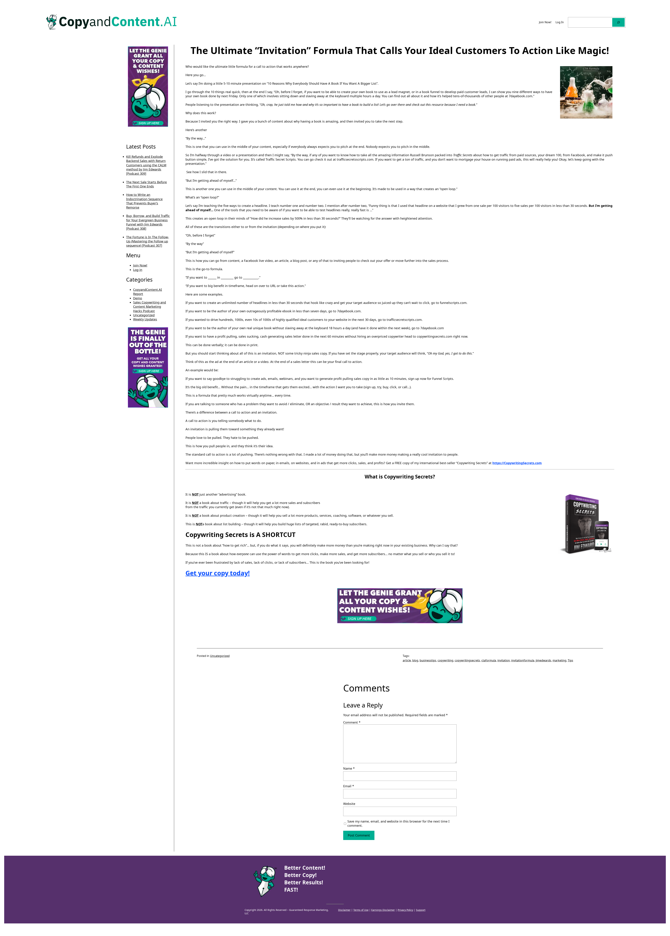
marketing (559, 660)
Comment (351, 722)
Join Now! (140, 265)
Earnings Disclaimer (383, 910)
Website (349, 804)
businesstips (428, 660)
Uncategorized (144, 315)
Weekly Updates (145, 319)
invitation (503, 660)
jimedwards (543, 660)
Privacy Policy (405, 910)
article (407, 660)
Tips (570, 660)
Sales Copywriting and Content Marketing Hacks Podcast (149, 306)
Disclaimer (344, 910)
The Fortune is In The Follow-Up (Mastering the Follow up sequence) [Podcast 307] (147, 241)
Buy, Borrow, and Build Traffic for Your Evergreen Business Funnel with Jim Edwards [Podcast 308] (148, 222)
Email (348, 786)
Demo (137, 298)
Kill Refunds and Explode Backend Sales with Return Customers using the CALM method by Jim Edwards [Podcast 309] (146, 165)
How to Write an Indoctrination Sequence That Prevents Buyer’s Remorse (144, 201)
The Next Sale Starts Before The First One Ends (146, 184)
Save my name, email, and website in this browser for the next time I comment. (398, 823)
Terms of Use (360, 910)
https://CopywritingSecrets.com (517, 463)
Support (420, 910)
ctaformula (488, 660)
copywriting (445, 660)
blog (415, 660)
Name (349, 768)
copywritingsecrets (467, 660)
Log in (137, 270)
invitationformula (522, 660)
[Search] (618, 22)
